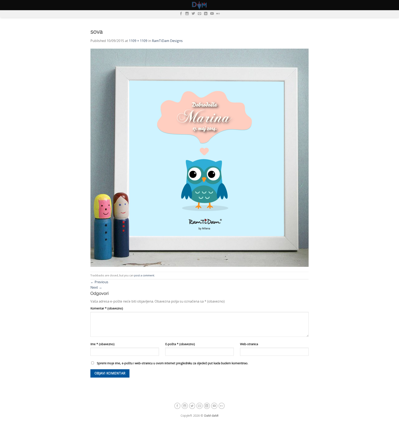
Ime (102, 344)
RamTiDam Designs (167, 40)
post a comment (144, 275)
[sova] (199, 158)
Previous (99, 282)
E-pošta (180, 344)
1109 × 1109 (138, 40)
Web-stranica (249, 344)
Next (96, 287)
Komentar (106, 308)
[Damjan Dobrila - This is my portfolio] (199, 5)
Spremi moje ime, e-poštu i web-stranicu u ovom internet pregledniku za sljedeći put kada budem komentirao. (172, 363)
